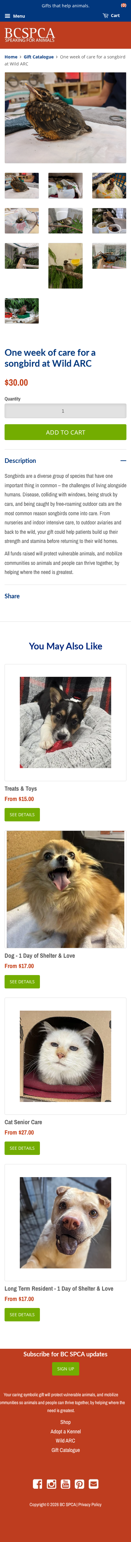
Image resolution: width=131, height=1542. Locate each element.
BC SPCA (68, 1504)
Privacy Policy (89, 1504)
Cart (115, 14)
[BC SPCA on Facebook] (37, 1487)
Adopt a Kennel (66, 1431)
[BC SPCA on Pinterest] (79, 1487)
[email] (93, 1487)
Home (11, 57)
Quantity (12, 398)
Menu (18, 16)
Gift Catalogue (39, 57)
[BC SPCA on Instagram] (51, 1487)
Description (20, 460)
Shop (65, 1422)
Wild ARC (65, 1440)
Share (12, 596)
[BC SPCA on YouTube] (65, 1487)
